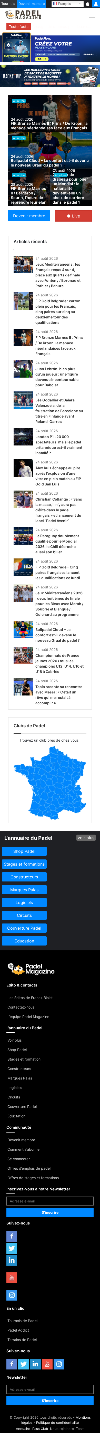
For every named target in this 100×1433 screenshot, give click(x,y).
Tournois (8, 4)
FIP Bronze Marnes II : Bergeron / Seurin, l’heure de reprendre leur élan (28, 195)
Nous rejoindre (62, 1429)
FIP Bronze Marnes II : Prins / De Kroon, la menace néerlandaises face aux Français (49, 125)
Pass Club (40, 1429)
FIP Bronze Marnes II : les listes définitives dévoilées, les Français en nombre (62, 26)
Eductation (16, 1116)
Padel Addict (18, 1330)
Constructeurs (19, 1068)
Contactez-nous (20, 1007)
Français (64, 3)
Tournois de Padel (22, 1320)
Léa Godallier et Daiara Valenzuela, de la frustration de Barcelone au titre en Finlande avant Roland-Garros (59, 411)
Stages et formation (24, 1059)
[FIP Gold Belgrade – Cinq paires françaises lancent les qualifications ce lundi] (23, 567)
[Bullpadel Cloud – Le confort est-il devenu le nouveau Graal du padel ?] (50, 150)
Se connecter (18, 1159)
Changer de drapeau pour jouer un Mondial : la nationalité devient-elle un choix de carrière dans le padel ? (70, 188)
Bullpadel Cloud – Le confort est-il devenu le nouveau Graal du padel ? (50, 163)
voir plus (86, 837)
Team (80, 1429)
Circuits (13, 1097)
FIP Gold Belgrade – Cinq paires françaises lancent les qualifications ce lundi (57, 572)
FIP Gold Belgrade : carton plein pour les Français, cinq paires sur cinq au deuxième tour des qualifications (58, 312)
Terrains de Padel (22, 1339)
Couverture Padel (22, 1106)
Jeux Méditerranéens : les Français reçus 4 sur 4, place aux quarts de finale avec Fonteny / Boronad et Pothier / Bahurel (58, 275)
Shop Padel (17, 1049)
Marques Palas (19, 1078)
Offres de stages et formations (33, 1178)
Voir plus (14, 1040)
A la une (19, 101)
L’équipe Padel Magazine (28, 1016)
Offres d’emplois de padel (29, 1168)
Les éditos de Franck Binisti (30, 997)
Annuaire (23, 1429)
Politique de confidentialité (57, 1422)
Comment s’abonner (24, 1149)
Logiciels (14, 1087)
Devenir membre (31, 4)
